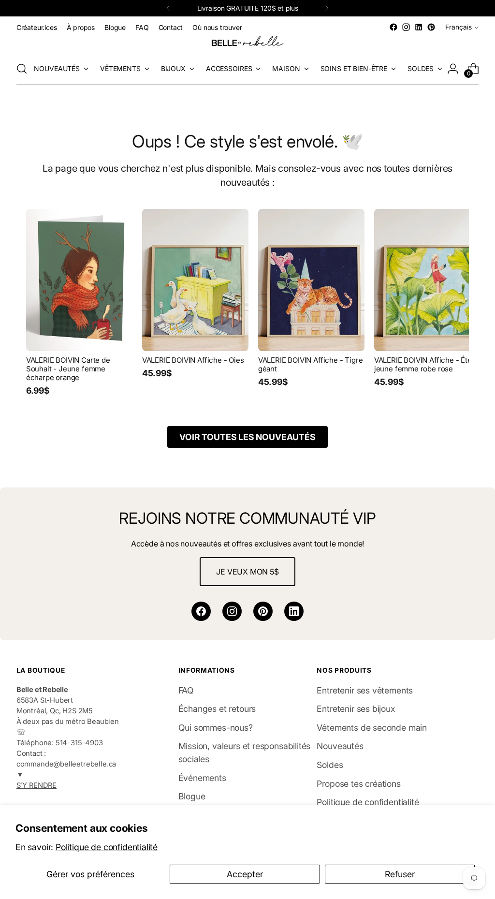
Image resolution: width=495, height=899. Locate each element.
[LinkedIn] (294, 611)
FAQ (186, 690)
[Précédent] (168, 8)
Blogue (191, 796)
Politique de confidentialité (107, 847)
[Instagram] (232, 611)
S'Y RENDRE (36, 785)
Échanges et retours (217, 709)
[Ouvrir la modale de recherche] (21, 68)
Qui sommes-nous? (215, 727)
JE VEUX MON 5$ (247, 571)
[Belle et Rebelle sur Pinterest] (431, 27)
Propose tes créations (358, 784)
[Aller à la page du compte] (453, 68)
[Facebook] (201, 611)
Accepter (245, 874)
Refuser (400, 874)
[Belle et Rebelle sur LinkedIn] (418, 27)
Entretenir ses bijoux (356, 709)
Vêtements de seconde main (372, 727)
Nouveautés (340, 746)
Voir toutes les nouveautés (247, 437)
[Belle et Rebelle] (247, 43)
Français (458, 27)
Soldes (330, 765)
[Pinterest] (263, 611)
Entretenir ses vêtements (365, 690)
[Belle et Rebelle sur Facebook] (393, 27)
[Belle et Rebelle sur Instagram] (406, 27)
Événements (202, 778)
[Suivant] (326, 8)
